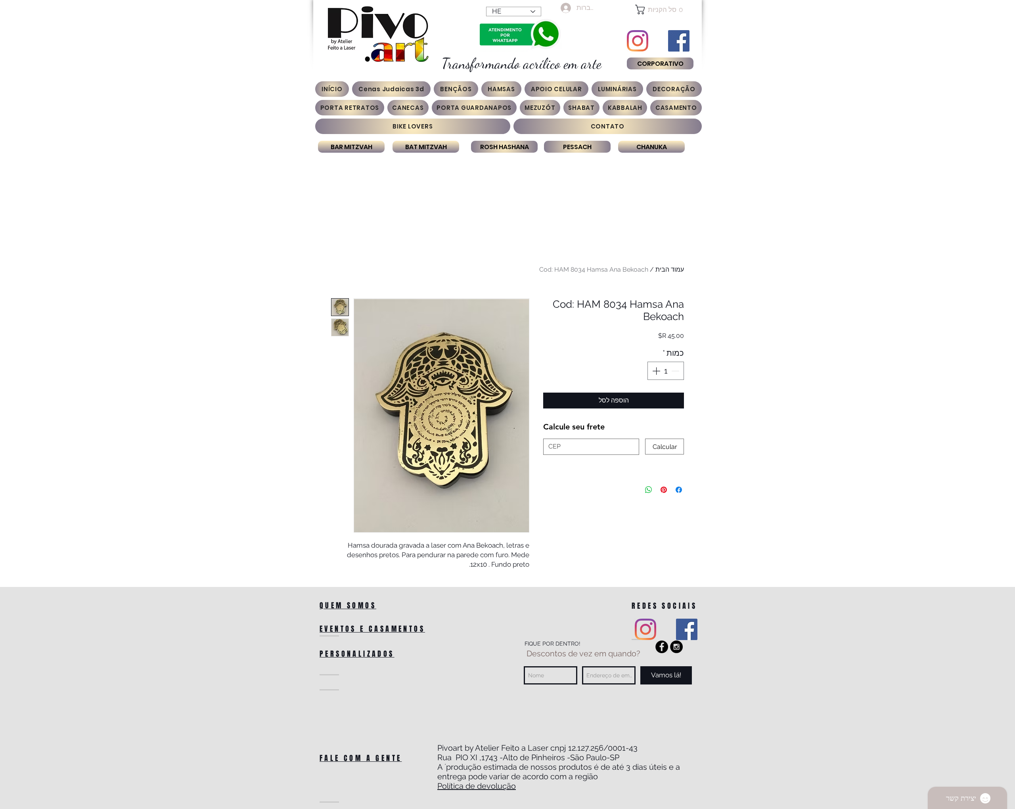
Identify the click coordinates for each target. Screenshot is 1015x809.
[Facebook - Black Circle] (661, 646)
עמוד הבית (669, 269)
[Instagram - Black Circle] (676, 646)
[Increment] (655, 371)
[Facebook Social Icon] (678, 41)
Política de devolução (476, 786)
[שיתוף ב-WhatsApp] (648, 490)
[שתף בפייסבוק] (679, 490)
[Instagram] (637, 41)
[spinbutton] (665, 371)
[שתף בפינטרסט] (663, 490)
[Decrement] (676, 371)
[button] (660, 9)
